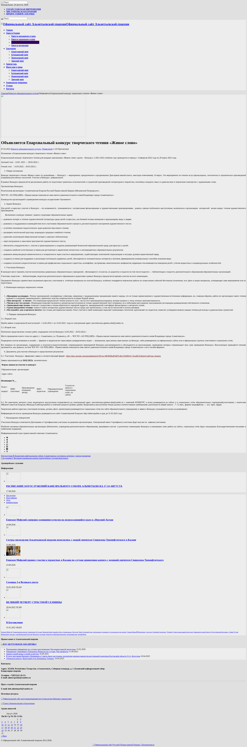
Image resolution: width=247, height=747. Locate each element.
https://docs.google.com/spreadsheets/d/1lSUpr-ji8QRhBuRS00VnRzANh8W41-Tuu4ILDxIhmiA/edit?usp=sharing (113, 356)
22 (18, 728)
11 (6, 725)
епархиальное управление (101, 632)
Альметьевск (32, 632)
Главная (9, 30)
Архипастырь (11, 64)
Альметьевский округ (19, 51)
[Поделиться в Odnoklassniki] (7, 440)
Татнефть (170, 632)
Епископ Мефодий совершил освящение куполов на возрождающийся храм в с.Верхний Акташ (59, 519)
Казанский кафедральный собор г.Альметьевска (57, 632)
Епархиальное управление (16, 82)
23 (21, 728)
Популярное (11, 498)
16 (21, 725)
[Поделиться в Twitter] (7, 451)
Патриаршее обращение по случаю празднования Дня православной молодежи (41, 649)
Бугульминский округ (19, 54)
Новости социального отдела (23, 39)
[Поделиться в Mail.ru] (7, 447)
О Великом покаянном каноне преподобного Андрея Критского (34, 458)
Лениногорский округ (19, 57)
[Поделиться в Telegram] (7, 442)
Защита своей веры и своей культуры (22, 654)
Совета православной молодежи (183, 632)
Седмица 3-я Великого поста (22, 582)
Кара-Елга (36, 634)
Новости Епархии (13, 33)
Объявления (47, 149)
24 (2, 730)
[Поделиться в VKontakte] (7, 438)
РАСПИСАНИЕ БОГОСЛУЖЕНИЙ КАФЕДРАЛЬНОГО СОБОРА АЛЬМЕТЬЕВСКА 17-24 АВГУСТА (64, 486)
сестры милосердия (115, 632)
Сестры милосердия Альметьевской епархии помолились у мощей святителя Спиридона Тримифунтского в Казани (71, 539)
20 (12, 728)
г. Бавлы (230, 632)
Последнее (11, 495)
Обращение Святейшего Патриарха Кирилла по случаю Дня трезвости (37, 651)
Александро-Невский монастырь (56, 634)
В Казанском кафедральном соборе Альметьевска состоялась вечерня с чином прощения (46, 456)
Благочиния (11, 48)
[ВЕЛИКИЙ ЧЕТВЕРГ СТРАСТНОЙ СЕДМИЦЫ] (13, 597)
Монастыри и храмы (14, 67)
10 (2, 725)
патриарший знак (72, 634)
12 (9, 725)
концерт (124, 632)
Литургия (75, 632)
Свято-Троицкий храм (85, 632)
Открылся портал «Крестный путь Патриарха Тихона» (30, 658)
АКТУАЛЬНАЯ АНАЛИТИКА (22, 644)
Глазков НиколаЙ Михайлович (136, 632)
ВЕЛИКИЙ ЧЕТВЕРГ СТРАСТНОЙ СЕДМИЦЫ (34, 602)
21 (15, 728)
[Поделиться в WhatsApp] (7, 444)
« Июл (4, 736)
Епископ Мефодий (6, 632)
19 (9, 728)
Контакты (10, 88)
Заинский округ (17, 60)
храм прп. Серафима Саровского (156, 632)
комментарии (12, 502)
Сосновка (42, 634)
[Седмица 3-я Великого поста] (13, 577)
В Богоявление (14, 622)
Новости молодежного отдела (23, 36)
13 (12, 725)
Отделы (9, 85)
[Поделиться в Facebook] (7, 449)
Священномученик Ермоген (202, 632)
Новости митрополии (19, 45)
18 (6, 728)
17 (2, 728)
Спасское (12, 634)
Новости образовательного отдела (25, 42)
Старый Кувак (82, 634)
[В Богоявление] (13, 617)
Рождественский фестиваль (219, 632)
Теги (8, 500)
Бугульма (39, 632)
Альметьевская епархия (20, 632)
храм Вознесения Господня (24, 634)
